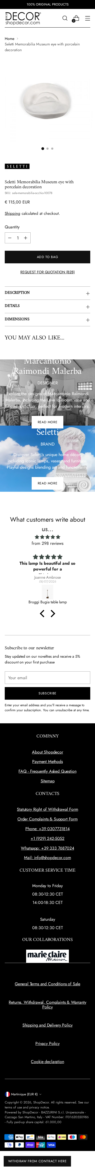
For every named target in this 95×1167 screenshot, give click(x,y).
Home (9, 38)
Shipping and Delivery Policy (47, 1025)
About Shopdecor (47, 752)
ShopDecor (41, 1102)
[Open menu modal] (87, 18)
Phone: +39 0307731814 (47, 829)
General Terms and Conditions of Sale (47, 984)
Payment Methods (47, 761)
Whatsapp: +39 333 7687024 (47, 848)
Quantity (12, 227)
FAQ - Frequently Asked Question (47, 771)
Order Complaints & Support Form (47, 819)
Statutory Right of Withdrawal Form (47, 809)
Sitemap (48, 781)
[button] (43, 613)
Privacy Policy (47, 1043)
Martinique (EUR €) (24, 1094)
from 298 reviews (48, 543)
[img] (47, 537)
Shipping (12, 213)
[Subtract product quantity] (10, 238)
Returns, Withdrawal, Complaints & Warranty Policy (47, 1004)
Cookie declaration (47, 1062)
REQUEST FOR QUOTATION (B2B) (47, 272)
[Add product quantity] (25, 238)
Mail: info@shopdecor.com (47, 858)
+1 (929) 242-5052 (47, 838)
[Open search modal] (64, 18)
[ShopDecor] (23, 18)
